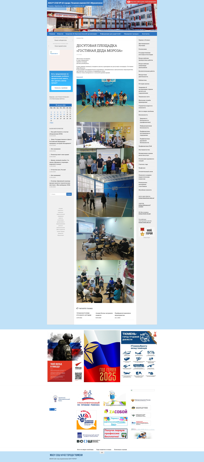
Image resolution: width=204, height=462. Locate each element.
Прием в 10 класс (144, 40)
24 (51, 118)
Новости (60, 34)
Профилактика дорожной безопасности (145, 140)
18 (54, 116)
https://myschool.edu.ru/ (146, 198)
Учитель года (143, 164)
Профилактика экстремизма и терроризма (145, 133)
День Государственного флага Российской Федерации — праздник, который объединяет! (60, 141)
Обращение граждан (131, 34)
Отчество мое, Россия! (58, 169)
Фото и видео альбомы (146, 111)
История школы (144, 84)
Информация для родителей (110, 34)
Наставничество (144, 150)
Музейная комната (145, 190)
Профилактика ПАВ (145, 146)
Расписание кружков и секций (146, 160)
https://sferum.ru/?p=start (145, 205)
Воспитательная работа (147, 71)
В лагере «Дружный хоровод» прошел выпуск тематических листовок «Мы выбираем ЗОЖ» (59, 183)
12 (57, 114)
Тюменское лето (144, 96)
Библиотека (143, 80)
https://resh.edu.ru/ (145, 222)
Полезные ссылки (120, 449)
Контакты (145, 34)
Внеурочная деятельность (143, 75)
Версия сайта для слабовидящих (143, 2)
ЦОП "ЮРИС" (73, 459)
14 (64, 114)
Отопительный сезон (146, 171)
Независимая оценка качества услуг (146, 154)
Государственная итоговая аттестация (146, 53)
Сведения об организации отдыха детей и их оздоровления (146, 90)
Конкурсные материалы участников (143, 184)
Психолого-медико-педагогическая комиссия (145, 177)
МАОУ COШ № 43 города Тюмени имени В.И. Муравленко (75, 3)
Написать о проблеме (61, 88)
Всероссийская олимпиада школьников (144, 65)
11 (54, 114)
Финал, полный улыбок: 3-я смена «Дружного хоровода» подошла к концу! (59, 162)
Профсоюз (142, 168)
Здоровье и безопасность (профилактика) (145, 120)
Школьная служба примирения (145, 101)
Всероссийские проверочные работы (146, 59)
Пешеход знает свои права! (60, 154)
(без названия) (55, 149)
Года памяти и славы (103, 449)
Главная (52, 34)
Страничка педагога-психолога (146, 106)
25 (54, 118)
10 (51, 114)
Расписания (143, 49)
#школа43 (79, 77)
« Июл (51, 123)
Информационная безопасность (146, 127)
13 (60, 114)
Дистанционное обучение (144, 44)
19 (57, 116)
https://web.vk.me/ (145, 214)
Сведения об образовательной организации (81, 34)
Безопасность (143, 115)
